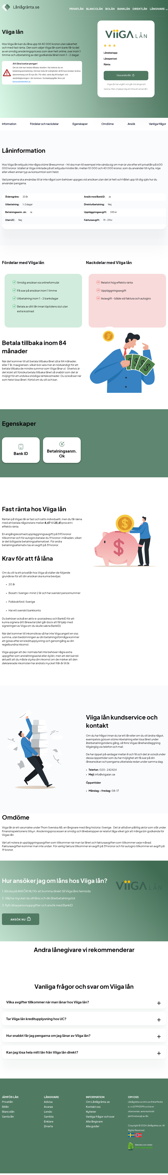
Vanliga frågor (157, 124)
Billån (5, 1107)
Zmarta (48, 1126)
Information (9, 124)
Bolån (110, 9)
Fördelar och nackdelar (44, 124)
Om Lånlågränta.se (98, 1102)
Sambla (48, 1116)
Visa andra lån (123, 75)
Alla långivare (94, 1121)
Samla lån (8, 1116)
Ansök (131, 124)
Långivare (157, 9)
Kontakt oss (93, 1107)
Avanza (48, 1107)
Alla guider (92, 1126)
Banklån (123, 9)
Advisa (48, 1102)
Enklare (48, 1121)
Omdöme (107, 124)
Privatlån (76, 9)
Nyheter (91, 1112)
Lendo (48, 1112)
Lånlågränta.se (26, 7)
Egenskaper (80, 124)
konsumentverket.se (22, 82)
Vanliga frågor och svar (100, 1116)
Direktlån (140, 9)
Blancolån (94, 9)
